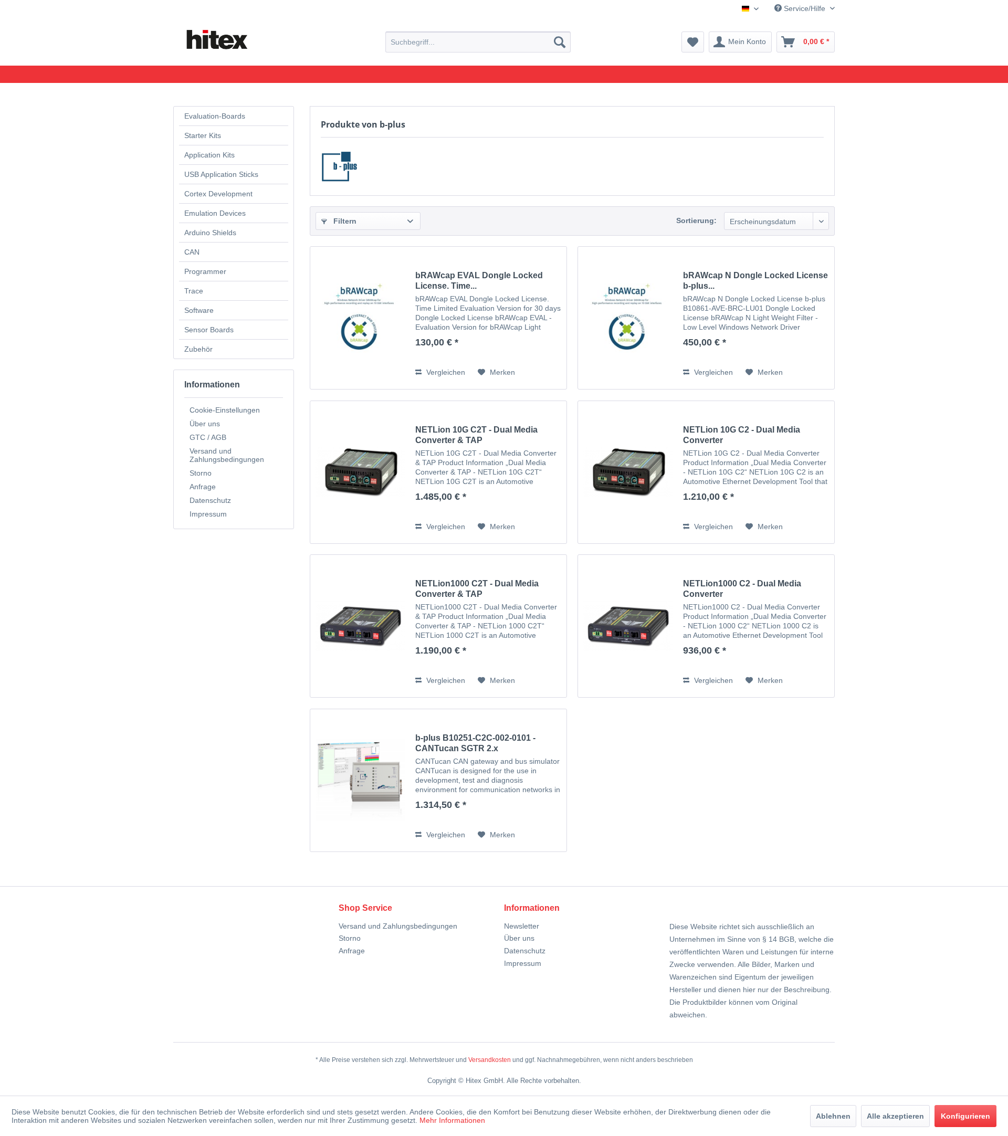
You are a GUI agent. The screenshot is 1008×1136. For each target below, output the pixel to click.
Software (199, 310)
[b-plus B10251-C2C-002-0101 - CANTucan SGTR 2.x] (360, 780)
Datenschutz (210, 500)
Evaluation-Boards (214, 116)
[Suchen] (560, 41)
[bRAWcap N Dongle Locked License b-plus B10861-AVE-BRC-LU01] (628, 317)
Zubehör (198, 349)
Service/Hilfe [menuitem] (804, 8)
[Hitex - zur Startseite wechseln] (216, 40)
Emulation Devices (215, 213)
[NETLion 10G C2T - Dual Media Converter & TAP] (360, 472)
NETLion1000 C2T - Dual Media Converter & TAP (477, 588)
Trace (193, 291)
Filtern (343, 221)
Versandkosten (489, 1060)
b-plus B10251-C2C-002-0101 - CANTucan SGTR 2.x (475, 743)
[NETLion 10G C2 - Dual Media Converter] (628, 472)
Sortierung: (696, 220)
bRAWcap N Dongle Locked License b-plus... (755, 280)
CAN (192, 252)
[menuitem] (478, 41)
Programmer (205, 271)
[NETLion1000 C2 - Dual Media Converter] (628, 626)
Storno (201, 473)
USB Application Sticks (221, 174)
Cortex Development (218, 194)
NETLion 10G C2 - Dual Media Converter (741, 435)
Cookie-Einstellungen (225, 410)
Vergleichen (444, 372)
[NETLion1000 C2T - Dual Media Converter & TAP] (360, 626)
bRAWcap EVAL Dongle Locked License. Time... (479, 280)
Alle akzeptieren (895, 1116)
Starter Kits (202, 135)
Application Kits (209, 155)
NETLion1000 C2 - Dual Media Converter (742, 588)
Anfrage (203, 486)
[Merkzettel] (692, 41)
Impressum (208, 514)
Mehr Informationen (452, 1120)
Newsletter (521, 926)
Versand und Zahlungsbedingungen (227, 455)
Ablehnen (833, 1116)
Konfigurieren (965, 1116)
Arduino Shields (210, 232)
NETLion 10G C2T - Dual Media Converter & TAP (476, 435)
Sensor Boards (209, 329)
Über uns (205, 423)
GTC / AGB (208, 437)
